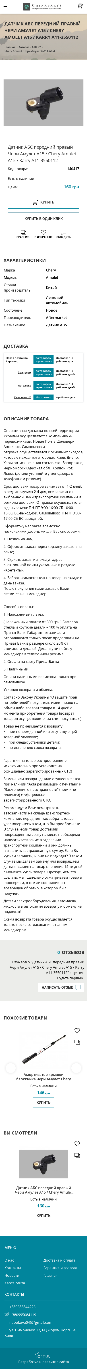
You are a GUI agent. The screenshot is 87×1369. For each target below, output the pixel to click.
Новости (11, 1275)
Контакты (12, 1267)
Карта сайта (14, 1283)
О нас (9, 1260)
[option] (43, 103)
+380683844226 (22, 1306)
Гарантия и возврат (60, 1267)
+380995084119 (23, 1314)
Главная (9, 47)
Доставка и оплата (59, 1260)
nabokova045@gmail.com (30, 1322)
